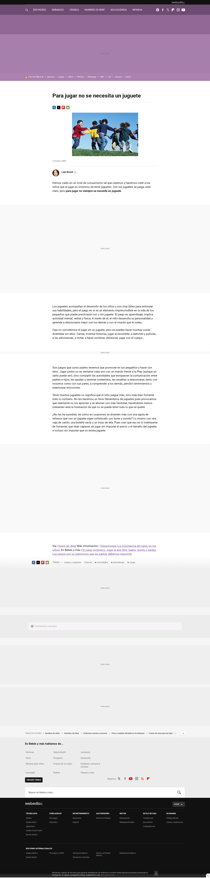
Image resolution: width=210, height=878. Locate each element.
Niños (70, 77)
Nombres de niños (52, 733)
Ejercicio (50, 77)
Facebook (162, 10)
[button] (69, 172)
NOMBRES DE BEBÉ (95, 9)
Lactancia (85, 752)
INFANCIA (137, 9)
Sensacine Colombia (81, 857)
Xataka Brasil (31, 857)
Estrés (128, 77)
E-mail (68, 107)
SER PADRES (39, 9)
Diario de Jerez (67, 546)
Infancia (88, 562)
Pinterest (157, 10)
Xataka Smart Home (34, 830)
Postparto (58, 758)
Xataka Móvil (31, 822)
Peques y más (87, 772)
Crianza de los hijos (62, 763)
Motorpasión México (128, 853)
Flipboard (173, 10)
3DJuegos (53, 818)
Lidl (109, 77)
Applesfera (30, 826)
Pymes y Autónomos (174, 822)
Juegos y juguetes (72, 562)
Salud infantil (59, 752)
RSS (142, 778)
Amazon (118, 77)
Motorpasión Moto (127, 822)
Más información (108, 875)
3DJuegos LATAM (56, 853)
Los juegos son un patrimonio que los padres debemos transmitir (92, 554)
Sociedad (30, 772)
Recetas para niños (35, 763)
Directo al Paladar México (103, 854)
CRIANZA (74, 9)
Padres (56, 772)
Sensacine (77, 818)
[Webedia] (178, 2)
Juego (132, 562)
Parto (28, 758)
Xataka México (32, 853)
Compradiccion (149, 826)
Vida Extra (53, 822)
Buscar (179, 792)
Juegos (61, 77)
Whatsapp (92, 77)
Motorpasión (125, 818)
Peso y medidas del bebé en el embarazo (128, 733)
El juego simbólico (94, 550)
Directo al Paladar (103, 818)
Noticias (30, 752)
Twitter (168, 10)
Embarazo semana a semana (95, 733)
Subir (176, 804)
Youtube (183, 10)
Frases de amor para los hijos (161, 733)
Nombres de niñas (71, 733)
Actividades (102, 562)
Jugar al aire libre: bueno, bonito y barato (131, 550)
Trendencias (148, 818)
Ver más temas (34, 780)
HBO (102, 77)
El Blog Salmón (172, 818)
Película (80, 77)
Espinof (76, 822)
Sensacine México (80, 853)
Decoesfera (148, 822)
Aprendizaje (118, 562)
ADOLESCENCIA (118, 9)
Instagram (178, 10)
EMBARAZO (58, 9)
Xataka (29, 818)
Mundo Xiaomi (31, 835)
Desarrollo (86, 758)
